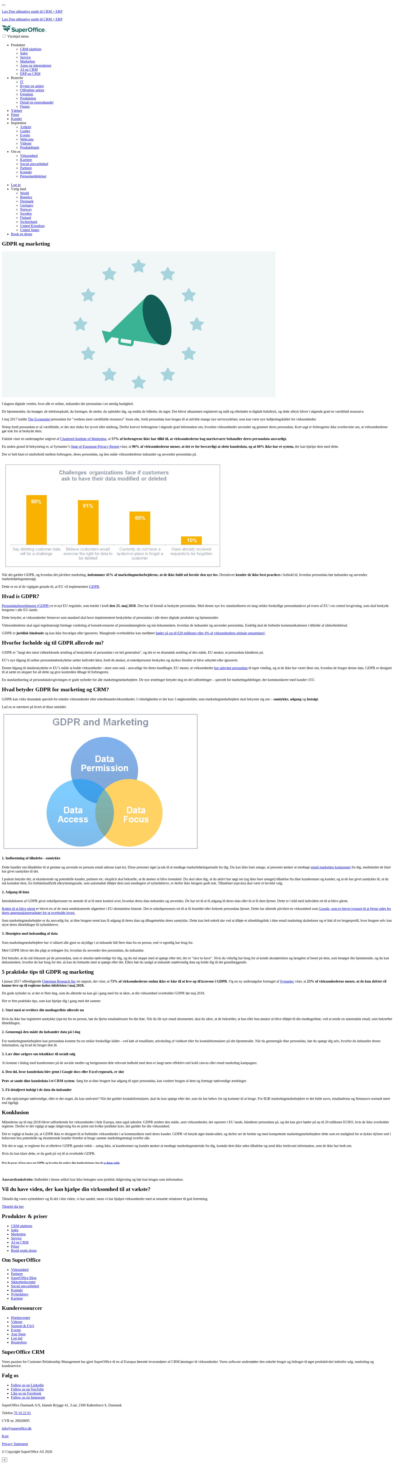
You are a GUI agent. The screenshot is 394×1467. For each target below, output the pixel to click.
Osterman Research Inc (59, 981)
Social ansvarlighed (34, 164)
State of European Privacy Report (95, 446)
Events (25, 135)
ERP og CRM (30, 74)
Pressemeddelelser (33, 176)
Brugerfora (19, 1342)
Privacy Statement (15, 1444)
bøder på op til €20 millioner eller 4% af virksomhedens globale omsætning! (210, 633)
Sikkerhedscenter (23, 1282)
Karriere (26, 160)
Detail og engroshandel (36, 102)
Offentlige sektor (32, 90)
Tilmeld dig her (13, 1206)
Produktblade (29, 147)
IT (21, 82)
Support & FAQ (22, 1326)
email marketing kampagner (331, 867)
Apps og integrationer (35, 65)
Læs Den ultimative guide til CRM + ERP (32, 11)
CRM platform (30, 49)
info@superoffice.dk (16, 1428)
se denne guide (111, 1162)
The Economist (39, 419)
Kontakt (26, 172)
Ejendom (26, 94)
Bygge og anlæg (32, 86)
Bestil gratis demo (24, 1250)
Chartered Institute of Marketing (83, 439)
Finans (25, 106)
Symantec (287, 981)
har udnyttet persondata (231, 668)
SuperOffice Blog (23, 1278)
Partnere (26, 168)
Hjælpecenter (20, 1318)
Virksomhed (29, 156)
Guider (25, 131)
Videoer (25, 143)
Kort (5, 1436)
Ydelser (16, 111)
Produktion (28, 98)
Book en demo (21, 234)
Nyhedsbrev (20, 1294)
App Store (18, 1334)
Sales (24, 53)
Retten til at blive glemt (18, 909)
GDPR (94, 587)
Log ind (16, 1338)
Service (25, 57)
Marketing (27, 61)
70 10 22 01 (22, 1413)
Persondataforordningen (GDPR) (25, 606)
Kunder (16, 119)
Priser (15, 115)
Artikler (25, 127)
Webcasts (27, 139)
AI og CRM (29, 70)
